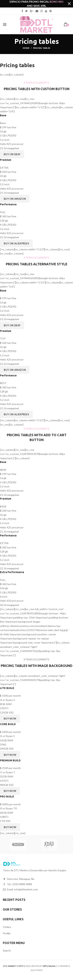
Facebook (22, 11)
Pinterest (50, 11)
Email (36, 11)
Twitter (26, 11)
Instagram (41, 11)
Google (31, 11)
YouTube (46, 11)
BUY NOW (10, 718)
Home (26, 48)
